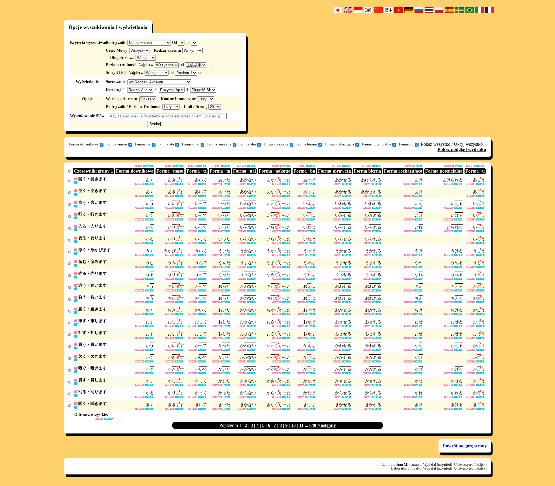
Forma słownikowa (84, 144)
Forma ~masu (116, 144)
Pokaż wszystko (435, 144)
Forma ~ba (247, 144)
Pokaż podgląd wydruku (462, 149)
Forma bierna (306, 144)
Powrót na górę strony (465, 445)
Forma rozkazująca (339, 144)
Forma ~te (143, 144)
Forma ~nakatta (219, 144)
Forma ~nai (190, 144)
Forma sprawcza (276, 144)
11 (301, 425)
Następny (326, 425)
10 (293, 425)
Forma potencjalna (376, 144)
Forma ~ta (166, 144)
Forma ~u (406, 144)
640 (312, 425)
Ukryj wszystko (468, 144)
